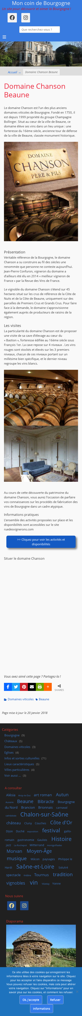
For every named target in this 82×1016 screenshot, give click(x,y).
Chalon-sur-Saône (44, 814)
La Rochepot (20, 845)
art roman (43, 794)
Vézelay (46, 883)
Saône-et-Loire (35, 866)
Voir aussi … (12, 775)
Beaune (44, 699)
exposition (32, 831)
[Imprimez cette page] (40, 687)
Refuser (55, 1000)
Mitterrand (37, 845)
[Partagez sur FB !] (8, 687)
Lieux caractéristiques (19, 764)
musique (17, 858)
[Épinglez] (24, 687)
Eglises (9, 752)
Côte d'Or (61, 822)
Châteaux (10, 741)
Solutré (63, 867)
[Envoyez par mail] (32, 687)
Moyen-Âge (39, 851)
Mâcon (35, 859)
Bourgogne (12, 735)
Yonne (56, 883)
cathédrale (11, 815)
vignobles (15, 883)
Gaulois (42, 840)
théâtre (27, 875)
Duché (20, 831)
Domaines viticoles (21, 699)
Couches (40, 823)
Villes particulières (16, 770)
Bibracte (46, 801)
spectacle (13, 875)
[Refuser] (77, 992)
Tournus (41, 874)
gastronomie (26, 840)
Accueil (14, 72)
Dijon (9, 831)
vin (34, 882)
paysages (49, 859)
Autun (62, 794)
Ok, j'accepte (30, 1000)
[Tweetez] (16, 687)
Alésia (10, 795)
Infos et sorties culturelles (21, 758)
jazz (8, 845)
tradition (63, 874)
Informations (41, 1008)
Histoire (61, 839)
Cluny (28, 823)
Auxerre (10, 802)
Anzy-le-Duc (24, 795)
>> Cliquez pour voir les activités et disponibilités (41, 541)
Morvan (14, 851)
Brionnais (45, 807)
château (13, 823)
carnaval (61, 807)
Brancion (28, 807)
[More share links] (48, 687)
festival (51, 830)
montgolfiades (54, 845)
